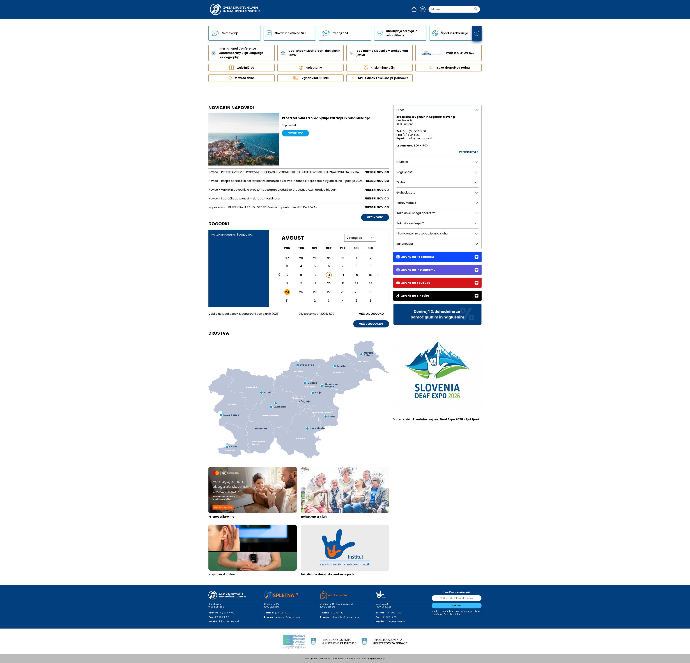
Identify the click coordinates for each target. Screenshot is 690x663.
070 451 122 (337, 612)
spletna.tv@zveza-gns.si (288, 617)
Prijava (456, 605)
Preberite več (469, 152)
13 (328, 275)
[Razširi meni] (477, 33)
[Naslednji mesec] (378, 274)
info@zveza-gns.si (229, 621)
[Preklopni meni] (423, 9)
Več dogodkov (371, 324)
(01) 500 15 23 (282, 612)
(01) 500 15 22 (221, 617)
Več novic (375, 217)
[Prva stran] (414, 9)
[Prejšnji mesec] (279, 274)
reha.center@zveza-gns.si (345, 617)
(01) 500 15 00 (226, 612)
